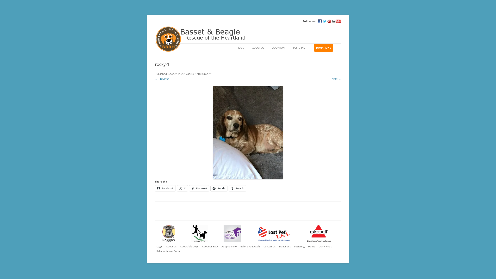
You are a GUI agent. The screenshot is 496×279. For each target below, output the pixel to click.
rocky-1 (208, 74)
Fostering (299, 47)
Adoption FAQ (210, 246)
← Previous (162, 79)
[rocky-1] (248, 132)
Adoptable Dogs (189, 246)
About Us (258, 47)
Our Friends (325, 246)
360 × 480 (195, 74)
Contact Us (270, 246)
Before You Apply (250, 246)
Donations (323, 47)
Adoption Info (229, 246)
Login (160, 246)
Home (240, 47)
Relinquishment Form (168, 251)
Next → (336, 79)
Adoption (278, 47)
